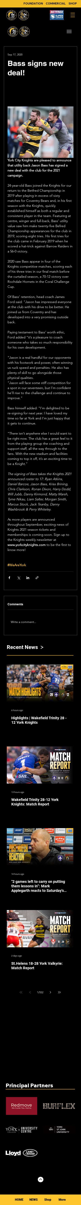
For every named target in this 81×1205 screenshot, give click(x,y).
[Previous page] (30, 992)
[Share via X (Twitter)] (18, 577)
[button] (69, 31)
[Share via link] (37, 577)
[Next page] (50, 992)
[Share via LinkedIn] (28, 577)
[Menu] (73, 15)
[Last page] (59, 992)
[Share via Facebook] (9, 577)
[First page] (21, 992)
